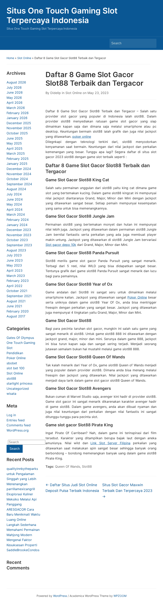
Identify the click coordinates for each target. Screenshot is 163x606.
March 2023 (16, 276)
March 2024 (16, 214)
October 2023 (17, 240)
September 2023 (19, 245)
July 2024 (14, 194)
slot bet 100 (15, 368)
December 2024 (19, 169)
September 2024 (19, 184)
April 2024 (14, 209)
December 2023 (19, 230)
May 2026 (14, 98)
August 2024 (16, 189)
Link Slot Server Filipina (110, 443)
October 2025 (17, 133)
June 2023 (15, 260)
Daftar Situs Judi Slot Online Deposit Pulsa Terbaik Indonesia (72, 488)
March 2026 (16, 108)
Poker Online (16, 358)
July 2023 (14, 255)
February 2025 (18, 159)
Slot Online (24, 58)
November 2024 (19, 174)
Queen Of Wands (67, 466)
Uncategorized (18, 389)
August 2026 (16, 82)
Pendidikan (15, 353)
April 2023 (14, 270)
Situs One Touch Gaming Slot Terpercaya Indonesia (62, 15)
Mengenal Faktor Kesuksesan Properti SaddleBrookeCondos (23, 545)
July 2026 (14, 87)
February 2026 (18, 113)
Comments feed (19, 425)
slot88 (11, 378)
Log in (11, 415)
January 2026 (17, 118)
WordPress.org (18, 430)
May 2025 (14, 143)
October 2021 (17, 291)
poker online (81, 137)
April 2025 (14, 148)
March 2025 (16, 153)
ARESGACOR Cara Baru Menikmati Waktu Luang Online (23, 514)
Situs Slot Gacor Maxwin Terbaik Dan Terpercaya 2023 (127, 490)
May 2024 (14, 204)
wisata (11, 394)
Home (10, 58)
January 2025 (17, 164)
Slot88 (87, 466)
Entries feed (16, 420)
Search (151, 43)
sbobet (12, 363)
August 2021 (16, 301)
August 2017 (16, 316)
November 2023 (19, 235)
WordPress (60, 595)
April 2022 (14, 286)
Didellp (55, 93)
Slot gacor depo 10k (61, 245)
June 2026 (15, 92)
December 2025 (19, 123)
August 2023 (16, 250)
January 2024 (17, 225)
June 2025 (15, 138)
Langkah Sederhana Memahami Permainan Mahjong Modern (23, 530)
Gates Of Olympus (20, 338)
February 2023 (18, 281)
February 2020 (18, 311)
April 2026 (14, 103)
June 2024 (15, 199)
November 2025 (19, 128)
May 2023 (14, 265)
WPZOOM (120, 595)
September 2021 (19, 296)
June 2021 (14, 306)
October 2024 (17, 179)
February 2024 (18, 220)
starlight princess (19, 383)
